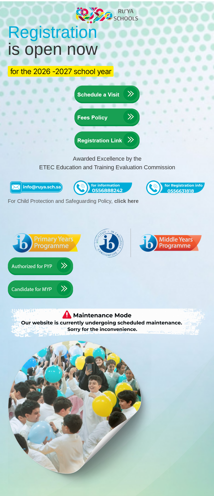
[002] (107, 110)
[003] (107, 133)
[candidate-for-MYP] (40, 282)
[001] (107, 87)
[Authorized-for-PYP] (40, 259)
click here (126, 201)
